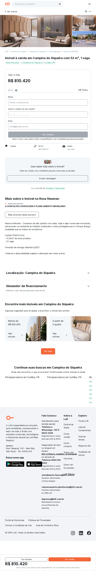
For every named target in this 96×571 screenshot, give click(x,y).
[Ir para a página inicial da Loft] (8, 4)
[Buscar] (60, 4)
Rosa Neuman (55, 51)
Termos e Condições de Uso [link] (18, 525)
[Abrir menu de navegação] (89, 4)
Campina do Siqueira (37, 51)
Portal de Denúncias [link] (14, 520)
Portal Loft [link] (83, 421)
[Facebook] (89, 533)
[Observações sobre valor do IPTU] (16, 90)
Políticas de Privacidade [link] (39, 520)
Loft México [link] (69, 474)
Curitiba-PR (49, 62)
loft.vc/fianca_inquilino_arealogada (59, 454)
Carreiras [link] (68, 458)
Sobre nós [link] (69, 452)
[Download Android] (15, 464)
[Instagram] (73, 533)
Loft (6, 51)
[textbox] (37, 4)
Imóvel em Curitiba (18, 51)
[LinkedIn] (81, 533)
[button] (48, 273)
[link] (22, 215)
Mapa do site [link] (84, 445)
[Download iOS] (34, 464)
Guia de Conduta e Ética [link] (47, 525)
